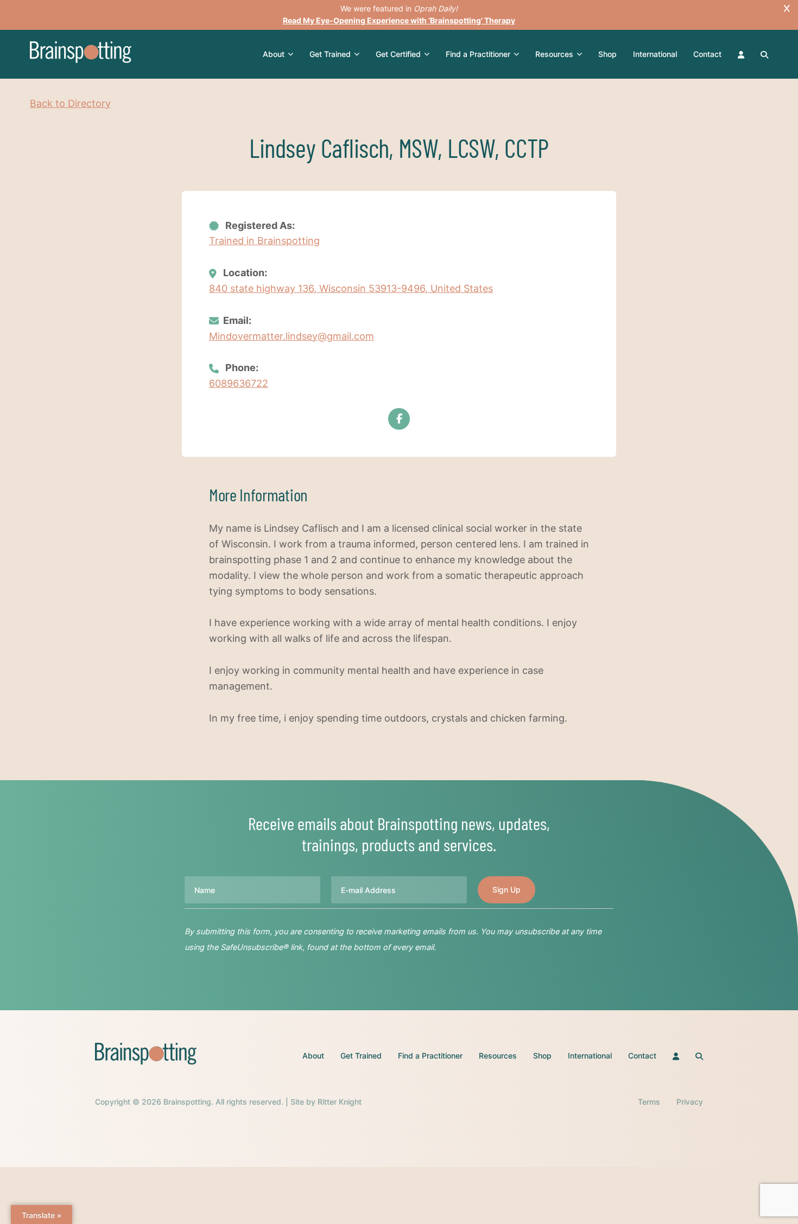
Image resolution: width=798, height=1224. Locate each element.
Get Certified (398, 54)
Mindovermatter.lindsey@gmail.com (291, 336)
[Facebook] (399, 419)
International (655, 54)
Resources (554, 54)
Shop (607, 54)
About (273, 54)
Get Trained (330, 54)
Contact (707, 54)
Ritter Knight (340, 1101)
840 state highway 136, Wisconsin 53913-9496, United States (351, 288)
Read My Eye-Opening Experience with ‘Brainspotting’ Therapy (399, 20)
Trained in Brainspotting (264, 240)
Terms (649, 1101)
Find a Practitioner (478, 54)
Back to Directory (70, 103)
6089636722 (238, 383)
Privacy (689, 1101)
